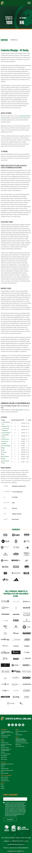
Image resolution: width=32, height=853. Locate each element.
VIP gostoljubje (4, 737)
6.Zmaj (2, 766)
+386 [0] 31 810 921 (17, 841)
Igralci (17, 733)
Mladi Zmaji (18, 744)
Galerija (3, 788)
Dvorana (3, 752)
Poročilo (13, 40)
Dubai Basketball (6, 432)
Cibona (3, 458)
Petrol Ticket (23, 118)
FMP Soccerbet (5, 439)
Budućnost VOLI (5, 426)
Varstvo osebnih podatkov (11, 815)
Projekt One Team (5, 780)
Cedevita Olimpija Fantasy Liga (7, 771)
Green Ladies (4, 759)
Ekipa (17, 729)
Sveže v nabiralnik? (10, 795)
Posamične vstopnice (6, 735)
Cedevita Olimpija (6, 445)
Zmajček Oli (3, 757)
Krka (3, 454)
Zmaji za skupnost (6, 775)
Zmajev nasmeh (4, 777)
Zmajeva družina (5, 768)
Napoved (4, 40)
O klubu (2, 741)
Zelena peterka (4, 779)
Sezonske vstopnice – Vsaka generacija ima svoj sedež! (7, 732)
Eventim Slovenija (5, 118)
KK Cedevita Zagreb (5, 753)
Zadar (3, 448)
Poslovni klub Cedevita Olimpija (6, 745)
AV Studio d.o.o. (19, 851)
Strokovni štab (19, 734)
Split (3, 450)
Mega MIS (4, 443)
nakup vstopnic (19, 409)
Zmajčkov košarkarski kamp (22, 742)
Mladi (17, 737)
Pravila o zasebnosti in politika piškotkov (15, 847)
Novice (2, 786)
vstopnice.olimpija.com (25, 116)
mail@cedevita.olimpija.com (16, 844)
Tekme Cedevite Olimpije (21, 731)
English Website (4, 773)
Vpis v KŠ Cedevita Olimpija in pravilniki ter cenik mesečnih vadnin (21, 740)
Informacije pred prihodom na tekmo (7, 764)
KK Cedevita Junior (20, 746)
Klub (2, 739)
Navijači (3, 762)
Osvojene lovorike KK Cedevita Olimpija (6, 750)
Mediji (2, 783)
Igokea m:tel (5, 441)
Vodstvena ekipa (5, 742)
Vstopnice (4, 729)
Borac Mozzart (5, 456)
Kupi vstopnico (15, 519)
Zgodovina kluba (5, 747)
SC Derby (4, 452)
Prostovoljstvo (4, 755)
